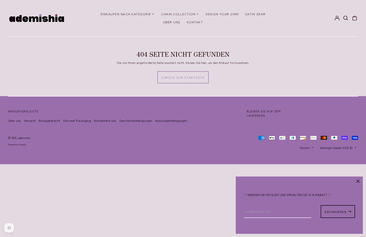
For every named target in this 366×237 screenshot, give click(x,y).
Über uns (171, 22)
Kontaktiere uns (105, 120)
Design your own (222, 14)
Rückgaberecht (49, 120)
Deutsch (305, 148)
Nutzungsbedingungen (171, 120)
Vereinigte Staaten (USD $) (336, 148)
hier (203, 62)
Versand (29, 120)
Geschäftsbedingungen (135, 120)
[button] (345, 18)
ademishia (24, 138)
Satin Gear (255, 14)
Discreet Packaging (77, 120)
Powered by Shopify (17, 144)
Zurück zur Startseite (183, 77)
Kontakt (195, 22)
